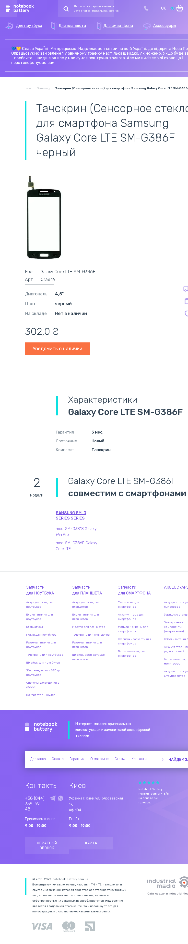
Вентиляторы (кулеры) (42, 695)
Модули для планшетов (88, 627)
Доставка (38, 759)
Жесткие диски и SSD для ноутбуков (44, 673)
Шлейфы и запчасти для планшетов (89, 657)
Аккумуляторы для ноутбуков (39, 604)
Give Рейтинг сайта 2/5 (144, 782)
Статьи (120, 759)
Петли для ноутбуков (41, 634)
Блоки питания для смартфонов (131, 653)
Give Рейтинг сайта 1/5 (140, 782)
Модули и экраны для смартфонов (133, 629)
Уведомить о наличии (57, 348)
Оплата (58, 759)
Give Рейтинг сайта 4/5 (153, 782)
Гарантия (77, 759)
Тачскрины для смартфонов (128, 604)
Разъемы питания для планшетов (87, 645)
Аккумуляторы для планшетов (85, 604)
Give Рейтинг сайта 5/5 (157, 782)
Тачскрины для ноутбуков (44, 654)
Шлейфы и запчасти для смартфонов (134, 641)
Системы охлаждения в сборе (42, 685)
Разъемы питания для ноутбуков (41, 645)
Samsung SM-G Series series (71, 515)
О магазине (99, 759)
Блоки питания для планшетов (85, 617)
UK (163, 8)
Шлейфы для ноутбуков (43, 662)
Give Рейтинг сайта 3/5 (149, 782)
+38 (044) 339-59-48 (35, 804)
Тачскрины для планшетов (91, 634)
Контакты (139, 759)
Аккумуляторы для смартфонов (131, 617)
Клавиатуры (34, 627)
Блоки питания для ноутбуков (39, 617)
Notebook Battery (41, 727)
